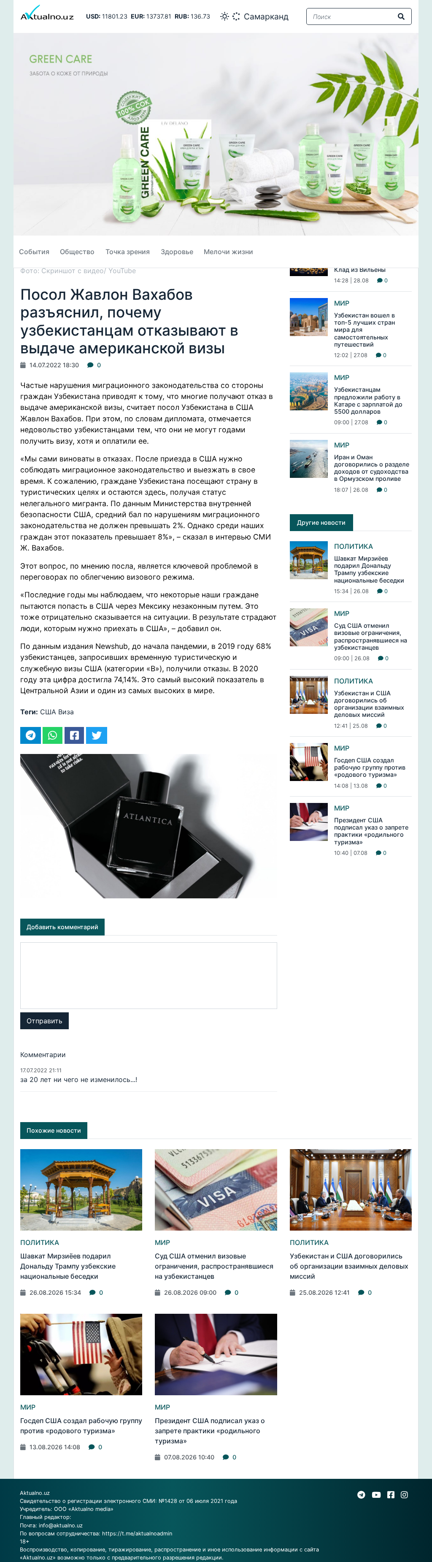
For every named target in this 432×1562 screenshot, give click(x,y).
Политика (353, 546)
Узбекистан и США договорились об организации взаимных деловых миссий (369, 704)
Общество (77, 251)
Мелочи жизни (228, 251)
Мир (341, 303)
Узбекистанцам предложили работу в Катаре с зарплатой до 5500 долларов (368, 400)
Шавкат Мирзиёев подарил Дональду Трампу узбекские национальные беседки (369, 569)
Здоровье (177, 251)
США (48, 712)
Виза (66, 712)
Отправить (44, 1021)
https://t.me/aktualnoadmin (137, 1533)
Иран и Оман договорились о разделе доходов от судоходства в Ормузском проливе (371, 468)
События (34, 251)
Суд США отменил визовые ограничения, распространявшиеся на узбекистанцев (370, 636)
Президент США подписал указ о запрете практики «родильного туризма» (371, 831)
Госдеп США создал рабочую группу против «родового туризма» (369, 767)
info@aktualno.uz (61, 1525)
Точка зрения (127, 251)
